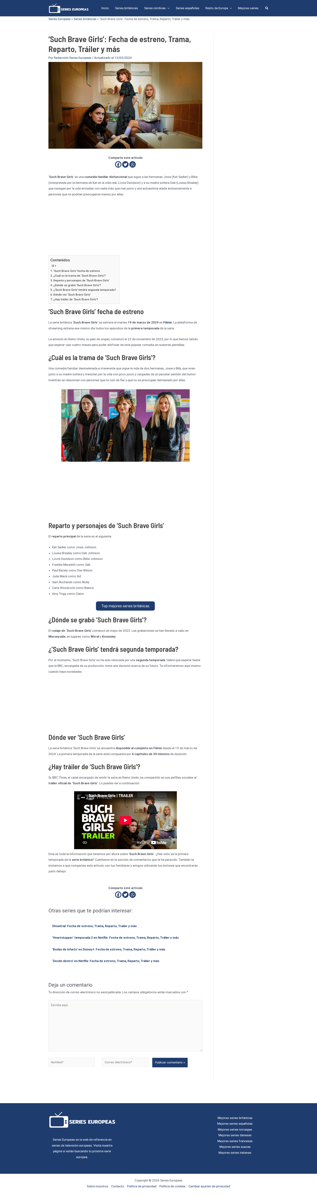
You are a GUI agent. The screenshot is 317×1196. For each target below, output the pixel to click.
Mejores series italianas (234, 1152)
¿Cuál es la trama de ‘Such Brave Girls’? (79, 275)
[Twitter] (125, 164)
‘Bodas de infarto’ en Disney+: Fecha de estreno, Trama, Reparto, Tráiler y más (108, 949)
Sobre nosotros (97, 1186)
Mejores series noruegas (235, 1129)
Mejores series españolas (235, 1123)
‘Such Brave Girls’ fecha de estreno (76, 271)
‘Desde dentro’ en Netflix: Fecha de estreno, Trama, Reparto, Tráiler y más (105, 961)
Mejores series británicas (235, 1118)
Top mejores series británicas (125, 606)
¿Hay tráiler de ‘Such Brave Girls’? (75, 299)
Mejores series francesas (235, 1141)
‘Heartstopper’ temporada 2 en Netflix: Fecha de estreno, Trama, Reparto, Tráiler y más (115, 937)
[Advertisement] (125, 228)
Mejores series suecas (235, 1147)
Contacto (117, 1186)
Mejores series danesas (235, 1135)
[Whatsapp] (132, 164)
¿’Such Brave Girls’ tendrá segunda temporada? (84, 290)
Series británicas (85, 19)
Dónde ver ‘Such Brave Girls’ (72, 294)
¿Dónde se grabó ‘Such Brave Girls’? (77, 285)
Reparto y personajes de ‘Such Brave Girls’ (81, 280)
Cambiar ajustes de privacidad (209, 1186)
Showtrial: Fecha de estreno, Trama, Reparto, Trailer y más (94, 926)
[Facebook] (118, 164)
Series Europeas (59, 19)
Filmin (167, 322)
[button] (167, 8)
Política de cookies (172, 1186)
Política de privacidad (141, 1186)
